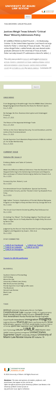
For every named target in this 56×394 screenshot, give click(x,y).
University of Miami (29, 335)
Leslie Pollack (23, 65)
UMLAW (19, 329)
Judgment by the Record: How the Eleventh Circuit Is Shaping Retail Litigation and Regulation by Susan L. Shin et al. (27, 230)
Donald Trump (21, 314)
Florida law (30, 316)
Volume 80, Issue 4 (12, 157)
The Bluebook (8, 288)
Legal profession (9, 322)
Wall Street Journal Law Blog (13, 284)
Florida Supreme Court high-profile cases (18, 286)
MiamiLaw (22, 321)
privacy (11, 324)
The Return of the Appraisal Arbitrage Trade (19, 122)
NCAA (50, 322)
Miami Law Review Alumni (37, 322)
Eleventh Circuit (42, 314)
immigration (31, 319)
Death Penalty (9, 314)
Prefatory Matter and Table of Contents (17, 162)
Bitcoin (31, 310)
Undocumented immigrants (19, 332)
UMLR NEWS (8, 97)
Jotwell (5, 294)
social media (35, 324)
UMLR (28, 329)
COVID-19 (35, 312)
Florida (22, 316)
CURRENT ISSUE (10, 152)
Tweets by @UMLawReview (15, 258)
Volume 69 (29, 337)
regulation (18, 324)
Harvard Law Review (10, 290)
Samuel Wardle (33, 68)
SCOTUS (25, 324)
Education (31, 314)
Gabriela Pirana (38, 62)
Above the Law (8, 279)
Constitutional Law (13, 312)
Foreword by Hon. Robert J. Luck (15, 181)
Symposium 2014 (41, 326)
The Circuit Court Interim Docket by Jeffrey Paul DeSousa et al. (26, 210)
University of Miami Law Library (14, 281)
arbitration (16, 310)
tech (5, 330)
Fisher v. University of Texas (20, 62)
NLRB (5, 324)
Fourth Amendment (16, 320)
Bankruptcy (24, 310)
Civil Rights (38, 310)
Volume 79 (39, 337)
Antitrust (7, 310)
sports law (15, 326)
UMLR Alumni (40, 330)
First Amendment (11, 316)
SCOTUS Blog (8, 277)
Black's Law (7, 292)
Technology (11, 330)
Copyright (27, 312)
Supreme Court (27, 326)
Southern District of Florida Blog (15, 275)
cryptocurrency (46, 312)
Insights (26, 59)
